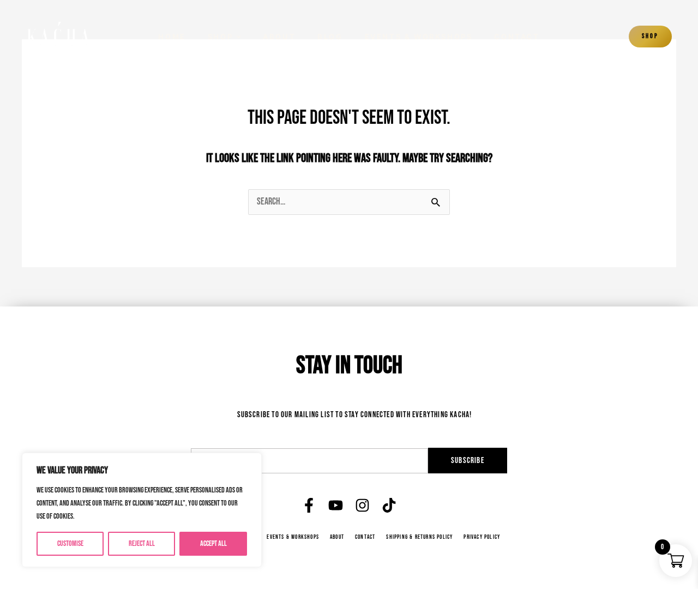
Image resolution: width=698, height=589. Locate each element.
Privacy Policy (482, 537)
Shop (220, 36)
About (279, 36)
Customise (70, 543)
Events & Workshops (419, 36)
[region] (142, 510)
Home (171, 36)
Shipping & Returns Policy (419, 537)
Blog (329, 36)
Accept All (213, 543)
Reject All (142, 543)
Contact (516, 36)
